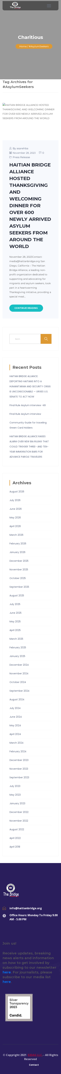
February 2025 (17, 647)
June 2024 (15, 716)
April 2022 (15, 838)
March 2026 (16, 535)
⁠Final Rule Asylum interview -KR (27, 405)
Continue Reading (26, 308)
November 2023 (18, 768)
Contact (34, 1065)
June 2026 (15, 509)
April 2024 (15, 734)
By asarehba (20, 148)
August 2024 (16, 699)
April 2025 (15, 630)
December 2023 (18, 760)
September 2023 (19, 777)
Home (23, 46)
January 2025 (17, 656)
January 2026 (17, 552)
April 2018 (14, 846)
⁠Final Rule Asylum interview (25, 414)
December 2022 (18, 812)
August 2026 (16, 491)
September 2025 (19, 587)
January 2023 (17, 803)
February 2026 (17, 543)
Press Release (21, 157)
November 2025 (18, 569)
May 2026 (15, 517)
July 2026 (15, 500)
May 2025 (15, 621)
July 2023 (14, 786)
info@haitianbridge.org (25, 908)
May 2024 (15, 725)
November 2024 (18, 673)
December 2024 (19, 665)
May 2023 (15, 794)
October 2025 (17, 578)
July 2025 (14, 604)
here (7, 972)
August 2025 (16, 595)
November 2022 (18, 820)
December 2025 (18, 561)
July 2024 (15, 708)
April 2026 (15, 526)
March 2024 (16, 742)
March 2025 (16, 639)
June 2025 (15, 613)
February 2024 (17, 751)
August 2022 (16, 829)
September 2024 (19, 691)
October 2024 (17, 682)
